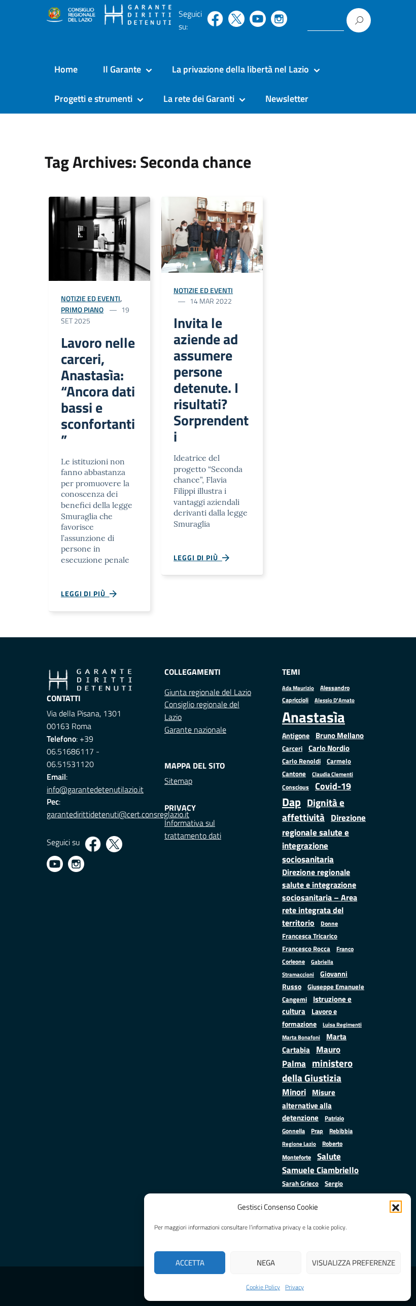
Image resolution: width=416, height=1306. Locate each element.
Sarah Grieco (300, 1183)
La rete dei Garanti (198, 98)
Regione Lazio (299, 1143)
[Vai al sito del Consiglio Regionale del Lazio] (70, 15)
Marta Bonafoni (301, 1037)
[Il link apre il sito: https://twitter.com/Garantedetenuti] (236, 19)
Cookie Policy (263, 1287)
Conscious (295, 787)
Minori (294, 1092)
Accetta (190, 1262)
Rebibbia (341, 1131)
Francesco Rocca (306, 949)
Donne (329, 923)
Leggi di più (85, 593)
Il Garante (122, 69)
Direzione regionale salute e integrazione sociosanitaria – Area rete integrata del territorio (319, 897)
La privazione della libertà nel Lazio (240, 69)
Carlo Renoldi (301, 761)
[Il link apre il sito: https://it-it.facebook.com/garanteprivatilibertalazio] (215, 19)
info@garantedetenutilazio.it (95, 789)
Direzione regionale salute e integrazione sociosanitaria (324, 838)
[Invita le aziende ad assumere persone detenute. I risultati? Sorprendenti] (212, 233)
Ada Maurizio (298, 688)
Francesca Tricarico (309, 936)
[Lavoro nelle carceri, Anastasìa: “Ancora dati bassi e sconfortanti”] (99, 238)
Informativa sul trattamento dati (192, 829)
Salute (329, 1156)
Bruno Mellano (340, 735)
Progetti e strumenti (93, 98)
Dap (291, 801)
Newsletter (286, 98)
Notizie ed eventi (90, 298)
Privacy (294, 1287)
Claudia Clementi (332, 774)
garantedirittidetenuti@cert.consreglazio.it (118, 814)
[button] (396, 1207)
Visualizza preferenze (353, 1262)
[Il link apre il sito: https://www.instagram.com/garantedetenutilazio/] (279, 19)
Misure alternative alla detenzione (308, 1104)
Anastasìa (313, 717)
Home (66, 69)
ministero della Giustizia (317, 1070)
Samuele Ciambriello (320, 1170)
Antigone (295, 736)
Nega (266, 1262)
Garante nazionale (195, 729)
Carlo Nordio (329, 748)
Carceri (292, 748)
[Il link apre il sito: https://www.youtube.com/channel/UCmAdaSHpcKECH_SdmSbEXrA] (258, 19)
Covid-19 (333, 786)
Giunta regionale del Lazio (207, 692)
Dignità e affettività (313, 810)
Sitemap (178, 781)
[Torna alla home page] (138, 15)
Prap (317, 1131)
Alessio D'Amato (335, 700)
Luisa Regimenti (342, 1024)
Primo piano (82, 309)
